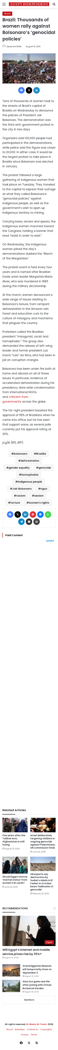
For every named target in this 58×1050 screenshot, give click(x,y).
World (7, 13)
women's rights (39, 503)
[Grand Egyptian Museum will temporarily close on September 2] (11, 970)
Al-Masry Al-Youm (36, 1024)
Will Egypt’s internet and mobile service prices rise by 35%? (26, 952)
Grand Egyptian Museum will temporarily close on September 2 (37, 969)
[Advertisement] (29, 675)
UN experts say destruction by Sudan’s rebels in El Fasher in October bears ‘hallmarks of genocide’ (41, 881)
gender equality (19, 468)
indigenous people (30, 482)
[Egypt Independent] (29, 4)
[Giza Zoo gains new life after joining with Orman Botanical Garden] (11, 986)
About (9, 1029)
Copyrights (46, 1029)
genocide (45, 468)
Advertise (20, 1029)
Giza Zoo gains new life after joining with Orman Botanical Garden (37, 985)
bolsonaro (20, 454)
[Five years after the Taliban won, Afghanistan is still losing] (15, 825)
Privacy (25, 1034)
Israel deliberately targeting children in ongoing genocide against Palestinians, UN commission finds (42, 841)
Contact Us (32, 1029)
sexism (39, 496)
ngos (44, 489)
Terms (34, 1034)
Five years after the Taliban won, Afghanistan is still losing (13, 840)
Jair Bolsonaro (22, 489)
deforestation (30, 461)
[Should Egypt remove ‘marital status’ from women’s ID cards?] (15, 865)
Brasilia (41, 454)
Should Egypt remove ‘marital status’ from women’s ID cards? (14, 880)
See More (29, 999)
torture (15, 503)
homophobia (29, 475)
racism (20, 496)
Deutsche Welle (14, 46)
